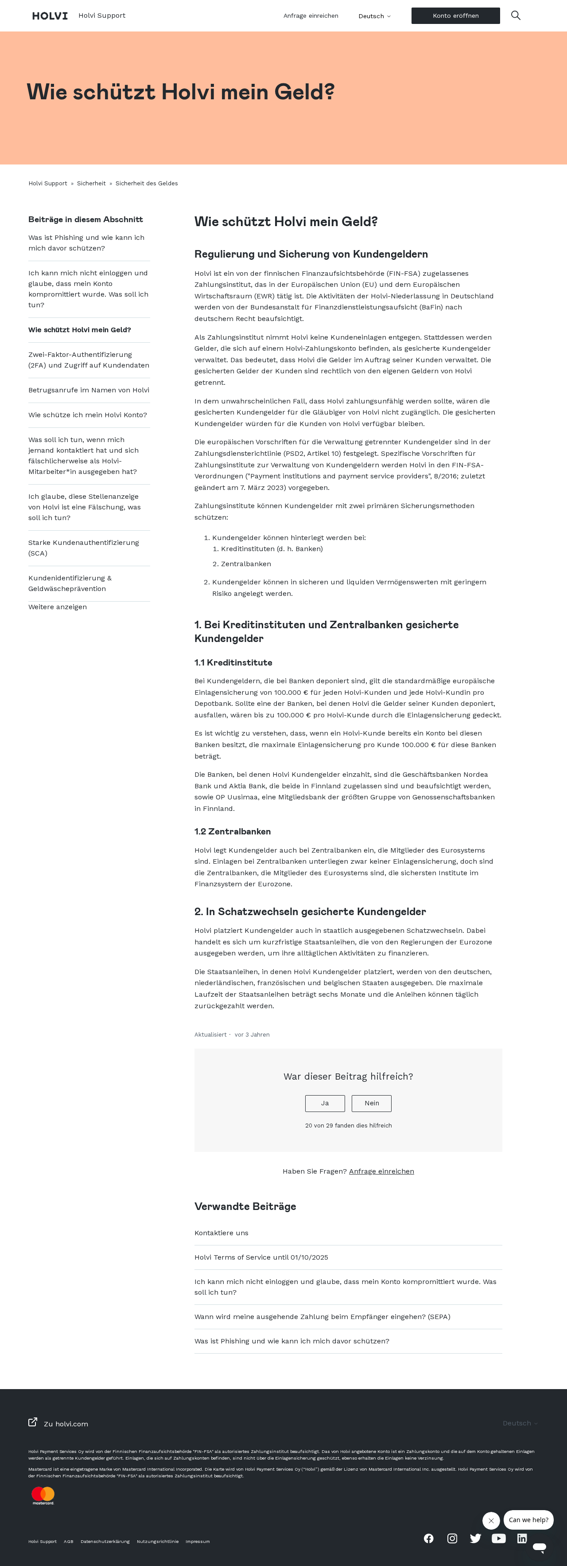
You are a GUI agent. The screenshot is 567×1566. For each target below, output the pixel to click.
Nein (372, 1103)
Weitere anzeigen (57, 607)
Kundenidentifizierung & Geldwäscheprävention (70, 583)
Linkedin (522, 1538)
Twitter (476, 1538)
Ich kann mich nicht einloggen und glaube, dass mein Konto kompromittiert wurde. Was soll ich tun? (88, 289)
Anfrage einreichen (311, 15)
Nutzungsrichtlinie (158, 1541)
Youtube (499, 1538)
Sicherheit (91, 183)
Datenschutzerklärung (105, 1541)
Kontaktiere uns (221, 1233)
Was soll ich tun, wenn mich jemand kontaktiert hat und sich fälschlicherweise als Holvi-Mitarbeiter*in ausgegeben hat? (83, 455)
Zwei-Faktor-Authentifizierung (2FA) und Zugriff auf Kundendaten (88, 359)
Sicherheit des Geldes (147, 183)
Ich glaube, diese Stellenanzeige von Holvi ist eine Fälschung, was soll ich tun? (84, 507)
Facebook (429, 1538)
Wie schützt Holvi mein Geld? (79, 329)
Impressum (198, 1541)
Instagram (452, 1538)
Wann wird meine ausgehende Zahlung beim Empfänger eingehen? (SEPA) (322, 1316)
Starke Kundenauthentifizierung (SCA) (83, 547)
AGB (69, 1541)
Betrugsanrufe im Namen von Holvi (88, 390)
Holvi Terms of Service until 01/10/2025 (261, 1257)
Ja (325, 1103)
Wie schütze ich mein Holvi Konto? (87, 415)
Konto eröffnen (456, 15)
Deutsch (372, 16)
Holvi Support (47, 183)
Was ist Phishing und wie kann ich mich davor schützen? (86, 242)
